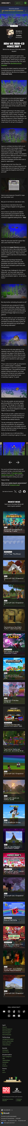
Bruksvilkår (18, 1118)
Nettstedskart (5, 1062)
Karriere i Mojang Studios (7, 1041)
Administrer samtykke (19, 1100)
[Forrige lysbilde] (10, 462)
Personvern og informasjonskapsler (9, 1116)
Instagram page (14, 485)
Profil (3, 1070)
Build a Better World (6, 1043)
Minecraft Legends (6, 1032)
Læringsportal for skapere (8, 1039)
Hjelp (3, 1058)
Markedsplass (5, 1050)
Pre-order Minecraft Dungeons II (12, 11)
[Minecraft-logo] (6, 3)
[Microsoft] (5, 1113)
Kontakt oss (4, 1066)
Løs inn (3, 1072)
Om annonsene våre (12, 1120)
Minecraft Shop (5, 1052)
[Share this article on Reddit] (19, 491)
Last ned (4, 1064)
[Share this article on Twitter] (15, 491)
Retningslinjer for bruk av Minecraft (7, 1100)
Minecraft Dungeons (6, 1031)
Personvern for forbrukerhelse (7, 1118)
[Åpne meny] (25, 3)
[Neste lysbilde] (17, 462)
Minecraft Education (6, 1034)
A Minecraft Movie (6, 1045)
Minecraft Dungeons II (7, 1029)
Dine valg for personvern (9, 1122)
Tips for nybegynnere (7, 1056)
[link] (4, 1011)
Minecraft (4, 1027)
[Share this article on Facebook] (24, 491)
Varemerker (3, 1120)
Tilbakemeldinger (6, 1060)
